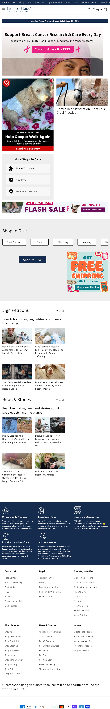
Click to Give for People (85, 582)
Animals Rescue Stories (50, 631)
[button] (3, 9)
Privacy (42, 582)
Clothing (63, 242)
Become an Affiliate (14, 601)
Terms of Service (47, 577)
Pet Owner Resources (49, 645)
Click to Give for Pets (83, 577)
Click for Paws (80, 596)
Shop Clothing (11, 645)
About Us (9, 596)
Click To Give (9, 2)
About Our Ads (45, 596)
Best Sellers (14, 242)
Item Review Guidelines (50, 591)
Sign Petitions (54, 2)
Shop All (8, 631)
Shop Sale (9, 669)
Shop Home (10, 655)
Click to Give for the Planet (86, 587)
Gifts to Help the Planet (84, 636)
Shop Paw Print (12, 641)
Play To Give (71, 2)
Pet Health (44, 650)
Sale (39, 242)
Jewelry (87, 242)
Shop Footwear (12, 650)
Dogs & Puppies (46, 641)
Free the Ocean (81, 605)
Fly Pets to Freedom (83, 645)
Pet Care (43, 655)
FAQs (7, 591)
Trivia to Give (80, 591)
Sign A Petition (80, 615)
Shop (22, 2)
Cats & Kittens (45, 636)
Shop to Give (32, 260)
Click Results (11, 605)
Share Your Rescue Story (50, 669)
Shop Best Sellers (13, 636)
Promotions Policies (48, 587)
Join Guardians (36, 2)
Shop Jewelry (11, 664)
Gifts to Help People (83, 631)
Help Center (10, 577)
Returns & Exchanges (14, 582)
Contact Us (10, 587)
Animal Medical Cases (84, 641)
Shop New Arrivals (13, 673)
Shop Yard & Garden (14, 659)
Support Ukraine (81, 650)
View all (60, 310)
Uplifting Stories (46, 659)
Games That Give (81, 610)
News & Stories (90, 2)
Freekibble (79, 601)
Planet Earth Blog (47, 664)
